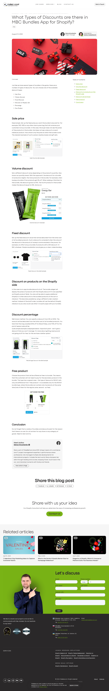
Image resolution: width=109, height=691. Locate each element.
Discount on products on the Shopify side (85, 93)
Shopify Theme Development (76, 653)
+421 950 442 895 (62, 630)
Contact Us (54, 514)
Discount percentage (83, 96)
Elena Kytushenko (70, 33)
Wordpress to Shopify (83, 655)
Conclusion (79, 102)
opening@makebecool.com (89, 620)
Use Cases (40, 4)
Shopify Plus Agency (67, 658)
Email (70, 486)
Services (50, 4)
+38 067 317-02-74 (62, 622)
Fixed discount (81, 89)
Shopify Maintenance (61, 666)
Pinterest (61, 486)
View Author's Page (21, 465)
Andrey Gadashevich (90, 35)
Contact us (69, 4)
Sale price (79, 84)
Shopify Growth (73, 666)
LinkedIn (51, 486)
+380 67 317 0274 (62, 637)
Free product (80, 99)
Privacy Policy (43, 686)
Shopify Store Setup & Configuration (84, 658)
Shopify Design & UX (61, 653)
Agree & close (74, 685)
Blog (59, 4)
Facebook (41, 486)
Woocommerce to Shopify (68, 655)
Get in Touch (100, 4)
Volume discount (81, 86)
